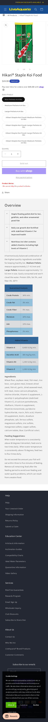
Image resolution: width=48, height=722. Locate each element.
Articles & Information (14, 543)
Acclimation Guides (13, 549)
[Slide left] (18, 69)
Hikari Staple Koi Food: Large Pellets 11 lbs (24, 126)
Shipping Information (14, 514)
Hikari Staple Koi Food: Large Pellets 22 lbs (24, 134)
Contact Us (10, 637)
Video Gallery (11, 573)
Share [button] (7, 192)
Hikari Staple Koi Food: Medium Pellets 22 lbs (23, 142)
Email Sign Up (11, 602)
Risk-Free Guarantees (14, 590)
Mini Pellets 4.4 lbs (15, 100)
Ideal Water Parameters (15, 561)
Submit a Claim (11, 526)
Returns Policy (11, 520)
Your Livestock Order (14, 508)
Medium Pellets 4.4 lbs (16, 106)
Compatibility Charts (14, 555)
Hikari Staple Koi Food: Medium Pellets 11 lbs (23, 119)
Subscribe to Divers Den (15, 620)
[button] (5, 9)
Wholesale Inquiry (13, 608)
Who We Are (10, 643)
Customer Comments (14, 655)
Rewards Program (13, 596)
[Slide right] (30, 69)
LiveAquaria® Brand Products (17, 649)
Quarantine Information (15, 567)
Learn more (12, 712)
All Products (12, 15)
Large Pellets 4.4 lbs (15, 112)
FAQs (7, 502)
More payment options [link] (24, 177)
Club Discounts (11, 614)
